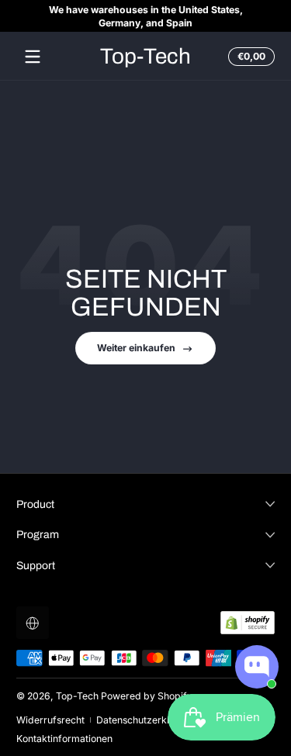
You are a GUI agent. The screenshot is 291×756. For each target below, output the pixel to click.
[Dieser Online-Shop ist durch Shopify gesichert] (247, 622)
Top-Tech (77, 696)
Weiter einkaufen (136, 348)
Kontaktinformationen (64, 738)
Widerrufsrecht (50, 720)
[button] (249, 56)
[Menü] (32, 56)
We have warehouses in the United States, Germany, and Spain (146, 16)
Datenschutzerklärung (146, 720)
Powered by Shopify (146, 696)
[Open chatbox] (257, 667)
